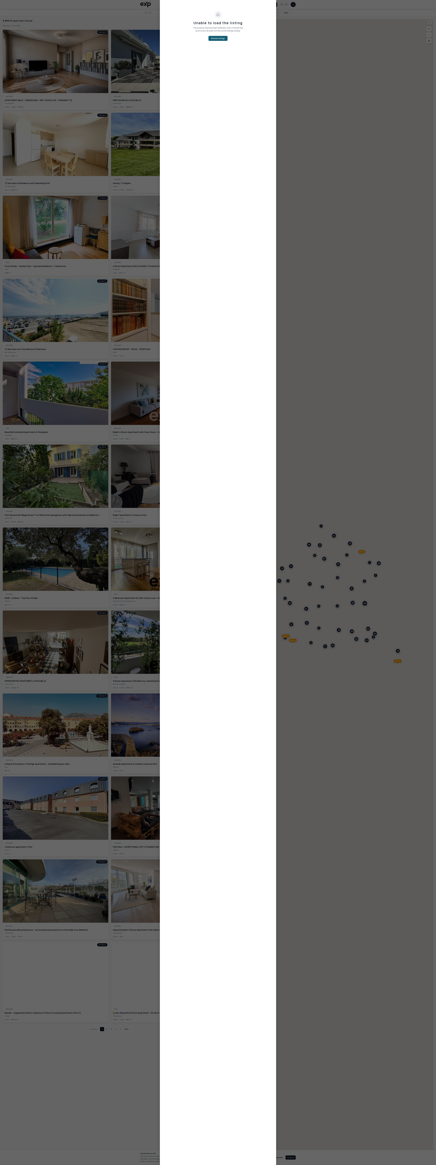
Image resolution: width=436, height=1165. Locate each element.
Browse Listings (218, 38)
